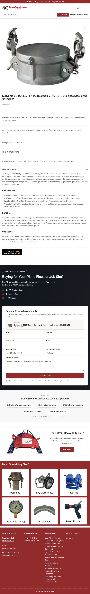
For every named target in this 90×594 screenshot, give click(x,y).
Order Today (67, 449)
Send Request (45, 376)
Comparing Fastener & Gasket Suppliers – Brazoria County (53, 579)
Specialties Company (47, 591)
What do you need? (12, 357)
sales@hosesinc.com (10, 548)
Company (49, 332)
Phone (48, 341)
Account (69, 538)
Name (8, 332)
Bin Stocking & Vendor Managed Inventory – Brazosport (53, 571)
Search (64, 15)
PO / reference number (53, 349)
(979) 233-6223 (8, 541)
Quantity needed (11, 349)
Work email (10, 341)
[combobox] (35, 14)
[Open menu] (85, 7)
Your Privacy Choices (53, 538)
